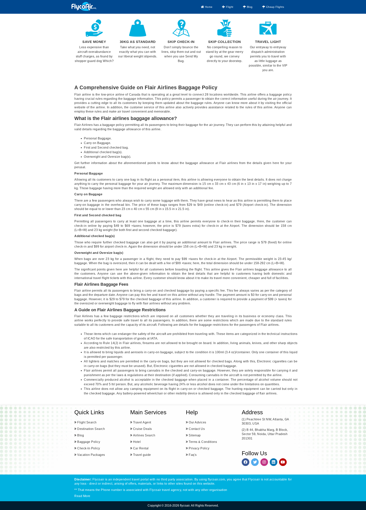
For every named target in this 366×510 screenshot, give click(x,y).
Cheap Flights (274, 6)
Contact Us (197, 428)
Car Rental (141, 448)
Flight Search (87, 422)
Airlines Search (144, 435)
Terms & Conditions (203, 441)
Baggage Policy (88, 441)
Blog (249, 6)
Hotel (137, 441)
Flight (229, 6)
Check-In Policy (88, 448)
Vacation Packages (91, 454)
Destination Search (91, 428)
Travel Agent (142, 422)
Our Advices (197, 422)
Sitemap (195, 435)
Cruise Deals (142, 428)
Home (208, 6)
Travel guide (142, 454)
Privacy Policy (199, 448)
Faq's (193, 454)
